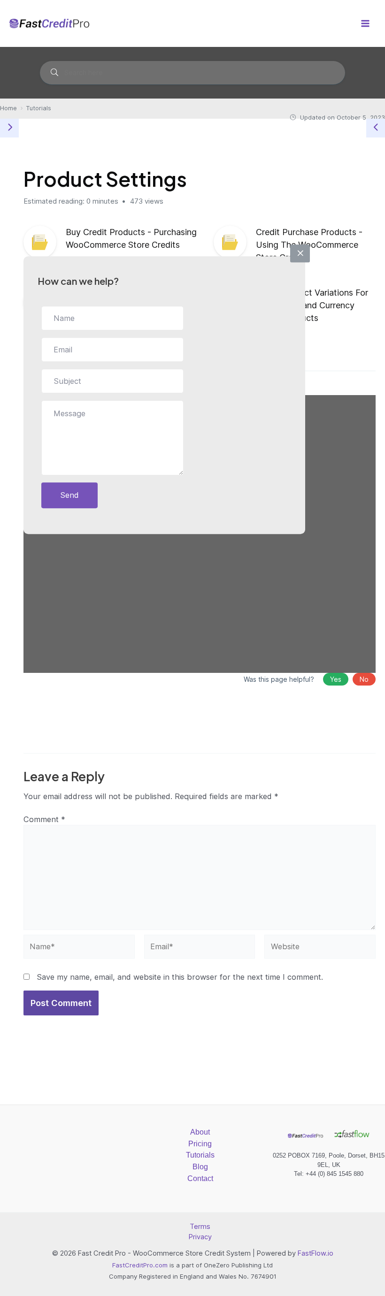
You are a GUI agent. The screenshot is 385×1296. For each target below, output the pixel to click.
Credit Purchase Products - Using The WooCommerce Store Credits (309, 244)
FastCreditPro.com (140, 1265)
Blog (200, 1166)
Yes (335, 679)
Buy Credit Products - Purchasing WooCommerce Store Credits (131, 238)
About (200, 1132)
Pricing (200, 1143)
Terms (200, 1226)
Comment (44, 819)
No (364, 679)
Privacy (200, 1237)
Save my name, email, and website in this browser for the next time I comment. (180, 977)
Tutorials (200, 1155)
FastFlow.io (315, 1253)
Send (69, 495)
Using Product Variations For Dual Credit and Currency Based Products (312, 305)
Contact (200, 1178)
